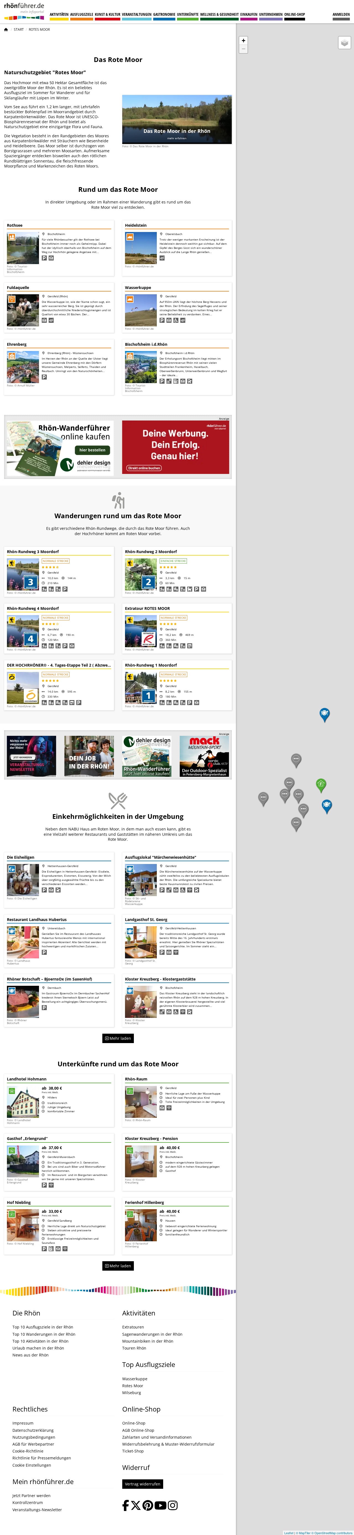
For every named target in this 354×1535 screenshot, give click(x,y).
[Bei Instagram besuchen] (173, 1506)
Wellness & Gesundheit (219, 14)
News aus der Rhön (30, 1355)
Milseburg (131, 1392)
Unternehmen (271, 14)
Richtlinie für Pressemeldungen (41, 1458)
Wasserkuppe (134, 1378)
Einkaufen (248, 14)
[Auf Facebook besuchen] (125, 1506)
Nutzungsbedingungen (33, 1437)
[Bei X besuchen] (135, 1506)
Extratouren (133, 1327)
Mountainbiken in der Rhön (147, 1341)
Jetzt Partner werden (31, 1495)
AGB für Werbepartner (33, 1444)
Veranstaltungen (137, 14)
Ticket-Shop (133, 1451)
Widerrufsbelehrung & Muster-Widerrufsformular (168, 1444)
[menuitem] (341, 11)
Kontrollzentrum (27, 1502)
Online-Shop (294, 14)
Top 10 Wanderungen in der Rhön (44, 1334)
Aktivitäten (59, 14)
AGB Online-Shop (138, 1430)
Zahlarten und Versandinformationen (157, 1437)
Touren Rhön (134, 1348)
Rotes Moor (132, 1385)
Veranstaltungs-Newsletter (37, 1509)
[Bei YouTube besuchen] (160, 1506)
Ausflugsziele (81, 14)
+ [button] (243, 40)
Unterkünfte (188, 14)
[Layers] (345, 43)
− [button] (243, 48)
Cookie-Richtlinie (27, 1451)
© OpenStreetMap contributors (332, 1533)
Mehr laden (119, 1038)
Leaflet (288, 1533)
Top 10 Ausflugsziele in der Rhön (42, 1327)
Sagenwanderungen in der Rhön (152, 1334)
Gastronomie (164, 14)
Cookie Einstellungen (31, 1465)
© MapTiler (303, 1533)
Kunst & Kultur (107, 14)
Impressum (22, 1423)
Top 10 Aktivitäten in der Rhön (40, 1341)
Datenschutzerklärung (33, 1430)
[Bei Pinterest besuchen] (147, 1506)
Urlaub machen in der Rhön (38, 1348)
